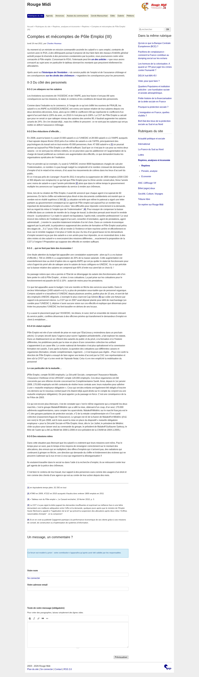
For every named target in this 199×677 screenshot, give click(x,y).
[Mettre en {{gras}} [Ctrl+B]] (29, 618)
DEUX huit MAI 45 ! (147, 75)
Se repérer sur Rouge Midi (150, 204)
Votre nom (32, 570)
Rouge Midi (39, 4)
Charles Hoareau (54, 43)
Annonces (60, 16)
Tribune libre (144, 199)
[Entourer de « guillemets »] (47, 618)
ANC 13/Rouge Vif (147, 183)
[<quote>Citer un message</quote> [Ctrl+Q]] (43, 618)
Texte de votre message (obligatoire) (45, 608)
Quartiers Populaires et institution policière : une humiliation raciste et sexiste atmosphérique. (154, 89)
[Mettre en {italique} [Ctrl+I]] (34, 618)
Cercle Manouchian (99, 16)
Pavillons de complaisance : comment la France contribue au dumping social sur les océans (153, 55)
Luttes (141, 155)
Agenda (49, 16)
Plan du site (33, 669)
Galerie (121, 16)
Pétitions (130, 16)
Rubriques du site (35, 16)
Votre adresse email (37, 585)
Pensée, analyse (149, 171)
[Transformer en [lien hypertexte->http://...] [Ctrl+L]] (38, 618)
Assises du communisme (77, 16)
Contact (58, 669)
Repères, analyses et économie (66, 26)
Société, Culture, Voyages (150, 194)
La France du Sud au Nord (151, 149)
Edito (112, 16)
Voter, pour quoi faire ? (149, 81)
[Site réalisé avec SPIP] (168, 667)
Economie (146, 176)
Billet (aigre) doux (146, 188)
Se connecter (33, 578)
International (144, 144)
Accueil (30, 26)
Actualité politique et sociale (151, 138)
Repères (85, 26)
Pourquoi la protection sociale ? (153, 107)
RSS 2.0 (68, 669)
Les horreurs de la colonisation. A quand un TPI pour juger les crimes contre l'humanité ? (155, 67)
